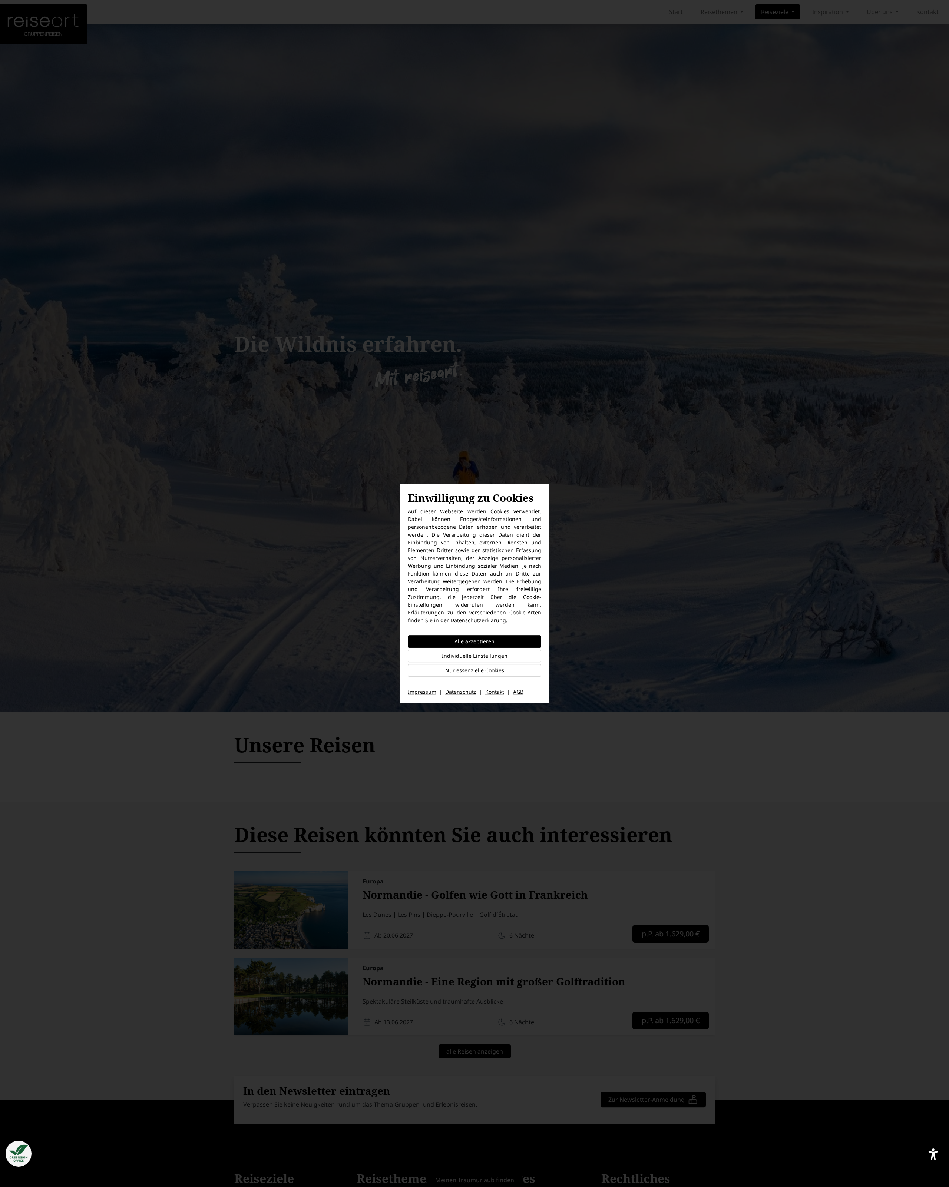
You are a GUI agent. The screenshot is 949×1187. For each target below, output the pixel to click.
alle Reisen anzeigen (474, 1051)
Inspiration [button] (828, 12)
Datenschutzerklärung (478, 619)
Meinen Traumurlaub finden (474, 1180)
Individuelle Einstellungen (474, 655)
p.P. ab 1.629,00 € (671, 934)
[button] (18, 1154)
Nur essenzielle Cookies (474, 669)
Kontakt (927, 12)
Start (676, 12)
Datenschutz (460, 691)
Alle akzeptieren (474, 640)
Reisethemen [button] (720, 12)
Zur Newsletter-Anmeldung (646, 1100)
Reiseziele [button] (775, 12)
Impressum (422, 691)
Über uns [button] (880, 12)
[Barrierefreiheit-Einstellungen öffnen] (933, 1154)
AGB (518, 691)
